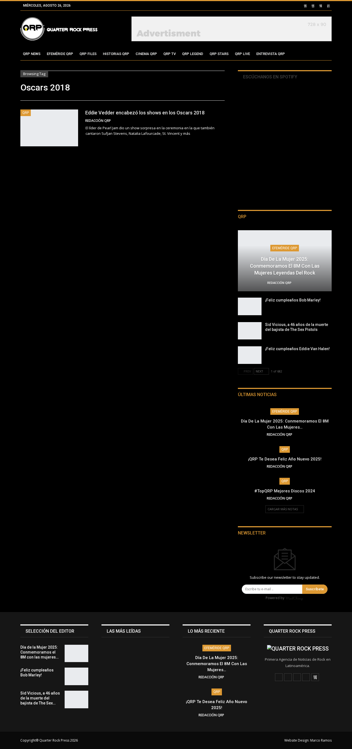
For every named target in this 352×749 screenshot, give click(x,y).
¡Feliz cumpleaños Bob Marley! (293, 300)
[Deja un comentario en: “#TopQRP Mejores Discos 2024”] (301, 498)
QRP (25, 113)
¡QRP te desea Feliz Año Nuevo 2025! (284, 459)
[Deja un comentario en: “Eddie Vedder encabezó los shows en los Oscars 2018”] (223, 121)
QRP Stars (219, 54)
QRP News (31, 54)
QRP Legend (192, 54)
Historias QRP (116, 54)
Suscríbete (315, 589)
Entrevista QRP (270, 54)
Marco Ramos (321, 740)
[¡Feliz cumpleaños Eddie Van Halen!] (250, 355)
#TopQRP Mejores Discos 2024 (284, 491)
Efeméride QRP (60, 54)
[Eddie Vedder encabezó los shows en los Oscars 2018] (49, 127)
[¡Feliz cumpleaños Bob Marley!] (250, 306)
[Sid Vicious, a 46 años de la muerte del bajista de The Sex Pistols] (250, 331)
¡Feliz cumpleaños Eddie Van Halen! (297, 349)
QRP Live (242, 54)
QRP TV (169, 54)
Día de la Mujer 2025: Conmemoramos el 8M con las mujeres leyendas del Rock (285, 266)
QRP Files (88, 54)
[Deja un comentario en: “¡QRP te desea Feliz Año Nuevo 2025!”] (301, 466)
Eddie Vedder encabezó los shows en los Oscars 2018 (145, 113)
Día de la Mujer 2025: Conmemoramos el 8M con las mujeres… (216, 663)
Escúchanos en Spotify (269, 76)
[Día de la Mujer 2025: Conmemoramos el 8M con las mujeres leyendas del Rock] (76, 653)
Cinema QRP (146, 54)
